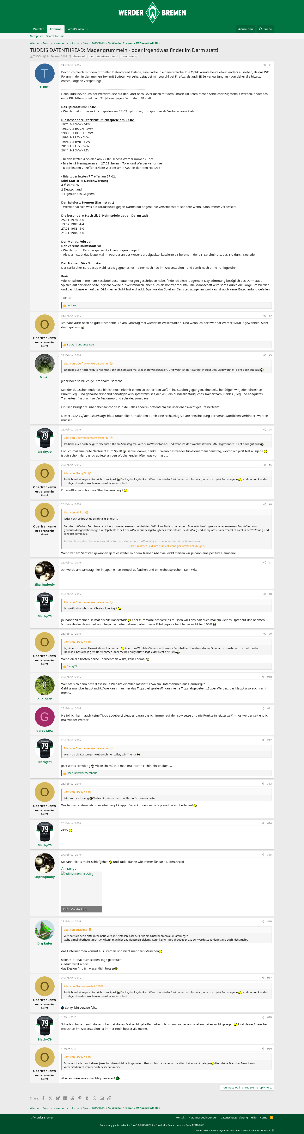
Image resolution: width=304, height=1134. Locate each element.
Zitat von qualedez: (75, 929)
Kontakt (181, 1117)
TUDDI (37, 56)
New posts (36, 36)
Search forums (55, 36)
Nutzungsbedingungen (202, 1117)
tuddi (115, 56)
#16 (269, 921)
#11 (269, 708)
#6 (270, 504)
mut (91, 56)
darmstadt (79, 56)
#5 (270, 465)
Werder (38, 29)
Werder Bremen (44, 1117)
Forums (55, 29)
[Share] (264, 65)
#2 (270, 316)
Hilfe (253, 1117)
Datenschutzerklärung (234, 1117)
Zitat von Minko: (74, 512)
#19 (269, 1049)
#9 (270, 633)
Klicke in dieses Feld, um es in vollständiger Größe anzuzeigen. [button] (167, 546)
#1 (270, 65)
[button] (87, 29)
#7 (270, 562)
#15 (269, 854)
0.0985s (245, 1130)
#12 (269, 740)
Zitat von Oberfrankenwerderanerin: (86, 363)
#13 (269, 783)
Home (263, 1117)
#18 (269, 1017)
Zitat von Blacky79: (75, 473)
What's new (76, 29)
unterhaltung (129, 56)
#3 (270, 355)
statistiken (103, 56)
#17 (269, 978)
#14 (269, 823)
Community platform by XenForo (132, 1125)
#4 (270, 429)
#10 (269, 677)
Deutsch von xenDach (186, 1125)
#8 (270, 594)
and (80, 344)
